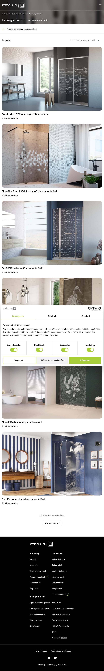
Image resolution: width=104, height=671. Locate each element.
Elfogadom (85, 360)
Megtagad (19, 360)
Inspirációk (12, 14)
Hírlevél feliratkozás (60, 626)
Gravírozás (34, 626)
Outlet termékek (59, 594)
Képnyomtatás (36, 620)
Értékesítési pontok (38, 571)
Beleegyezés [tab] (18, 316)
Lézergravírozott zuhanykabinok (30, 14)
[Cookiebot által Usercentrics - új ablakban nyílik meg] (90, 309)
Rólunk (33, 559)
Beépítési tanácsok (60, 620)
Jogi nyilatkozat (40, 651)
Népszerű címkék (59, 638)
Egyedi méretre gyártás (40, 603)
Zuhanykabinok (58, 559)
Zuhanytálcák (57, 583)
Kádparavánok (58, 577)
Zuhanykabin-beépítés (39, 608)
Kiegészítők (57, 589)
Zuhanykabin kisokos (61, 614)
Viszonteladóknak (37, 577)
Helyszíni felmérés (38, 614)
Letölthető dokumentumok (63, 608)
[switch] (39, 350)
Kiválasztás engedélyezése (52, 360)
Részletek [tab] (52, 316)
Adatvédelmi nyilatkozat (61, 651)
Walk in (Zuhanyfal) (60, 571)
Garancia (34, 565)
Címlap (4, 14)
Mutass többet (52, 523)
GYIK (54, 632)
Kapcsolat (34, 589)
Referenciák (35, 583)
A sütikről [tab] (86, 316)
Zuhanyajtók (57, 565)
